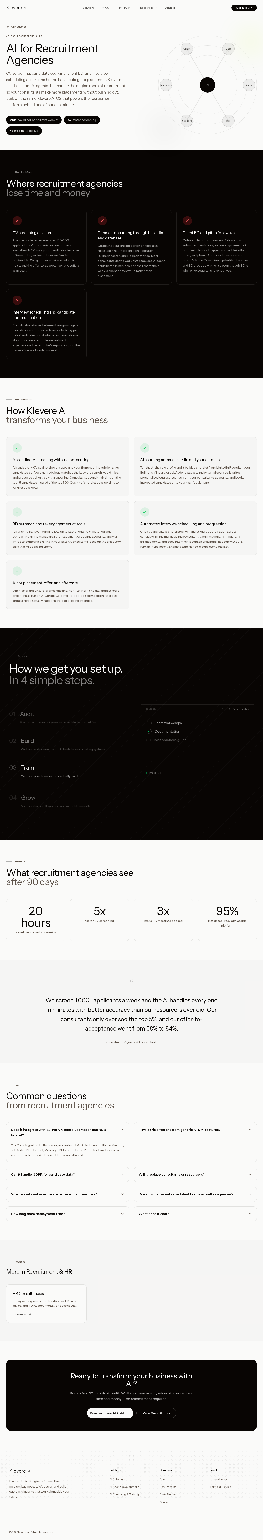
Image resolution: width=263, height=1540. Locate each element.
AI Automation (119, 1479)
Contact (170, 7)
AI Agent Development (124, 1486)
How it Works (168, 1486)
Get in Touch (244, 7)
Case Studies (168, 1494)
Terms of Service (220, 1486)
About (164, 1479)
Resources (146, 7)
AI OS (105, 7)
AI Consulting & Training (124, 1494)
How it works (124, 7)
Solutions (88, 7)
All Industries (18, 26)
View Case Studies (156, 1413)
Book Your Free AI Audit (107, 1413)
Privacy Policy (218, 1479)
